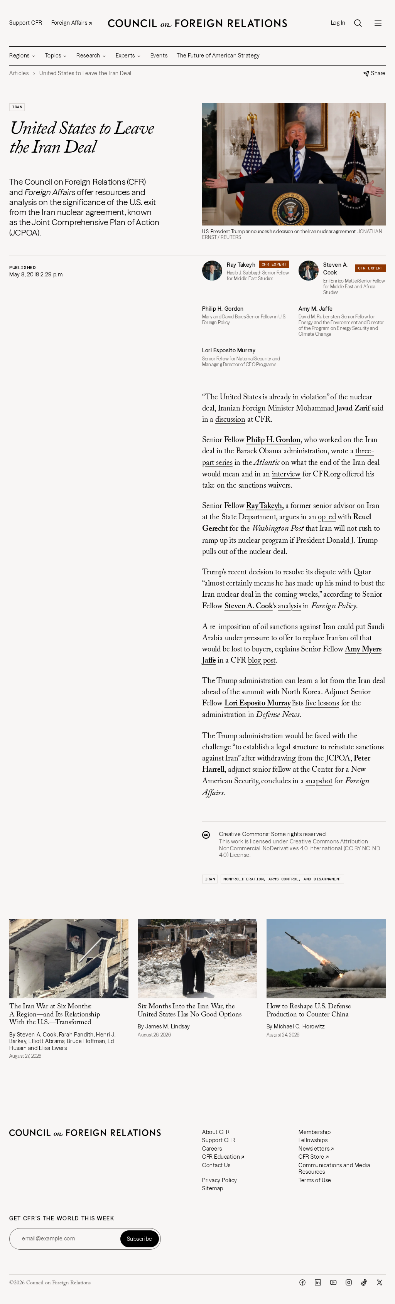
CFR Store (311, 1156)
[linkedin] (318, 1282)
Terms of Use (315, 1180)
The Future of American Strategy (218, 55)
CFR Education (221, 1156)
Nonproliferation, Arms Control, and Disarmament (282, 879)
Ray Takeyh (241, 264)
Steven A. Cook (335, 268)
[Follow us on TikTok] (364, 1282)
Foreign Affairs (69, 22)
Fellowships (313, 1140)
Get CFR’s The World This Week (62, 1218)
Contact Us (216, 1165)
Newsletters (314, 1148)
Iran (17, 106)
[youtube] (333, 1282)
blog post (261, 661)
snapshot (319, 781)
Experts (125, 55)
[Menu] (378, 23)
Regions (19, 55)
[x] (379, 1282)
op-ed (327, 517)
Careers (212, 1148)
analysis (289, 606)
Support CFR (25, 22)
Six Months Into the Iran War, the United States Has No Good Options (189, 1010)
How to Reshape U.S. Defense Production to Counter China (309, 1010)
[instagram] (349, 1282)
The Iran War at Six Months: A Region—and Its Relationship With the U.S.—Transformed (54, 1014)
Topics (53, 55)
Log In (338, 23)
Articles (19, 73)
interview (286, 474)
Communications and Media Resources (334, 1169)
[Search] (358, 23)
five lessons (322, 703)
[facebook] (302, 1282)
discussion (230, 420)
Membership (315, 1132)
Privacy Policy (219, 1180)
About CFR (216, 1132)
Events (158, 55)
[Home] (197, 23)
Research (88, 55)
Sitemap (212, 1188)
